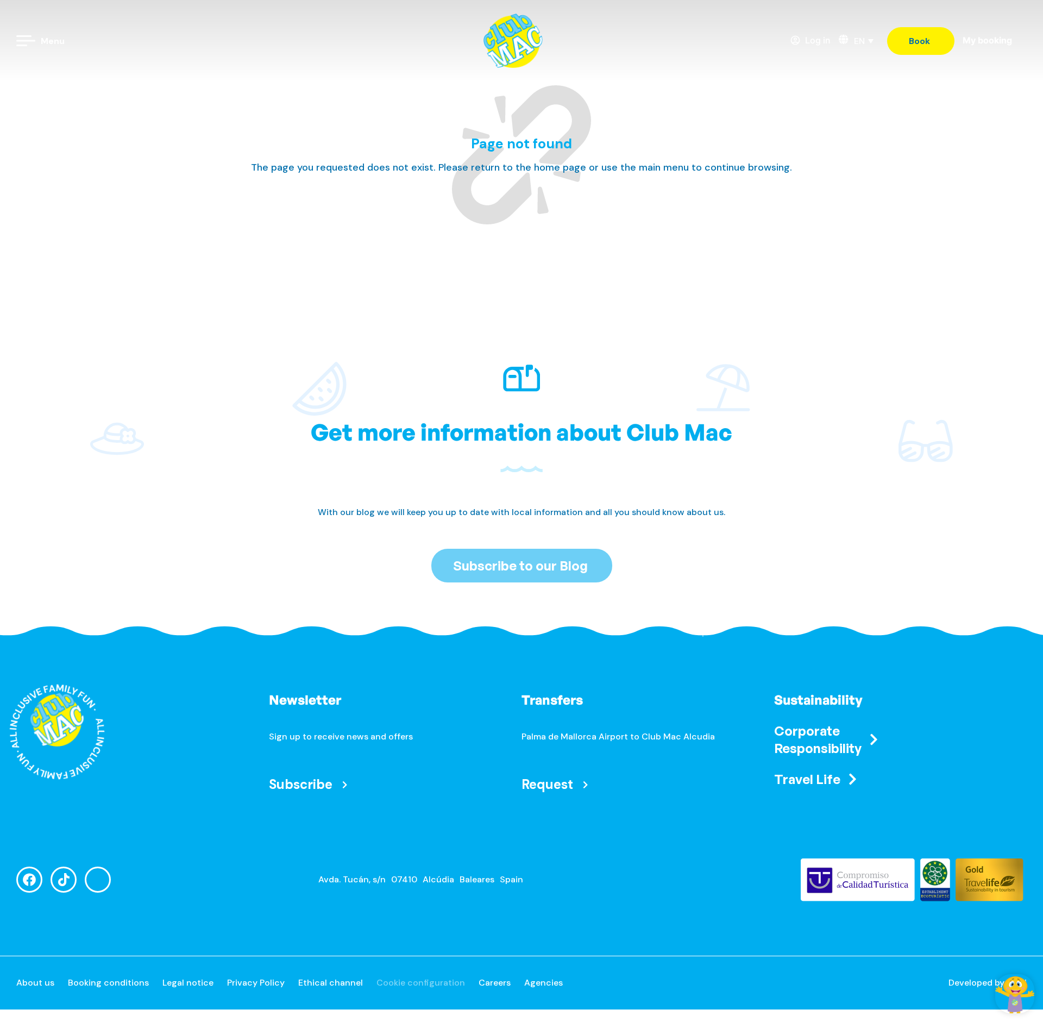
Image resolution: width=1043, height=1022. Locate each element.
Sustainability (818, 700)
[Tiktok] (64, 880)
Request (547, 784)
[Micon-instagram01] (98, 880)
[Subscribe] (345, 784)
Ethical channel (330, 982)
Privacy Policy (256, 982)
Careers (495, 982)
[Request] (585, 784)
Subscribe (300, 784)
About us (35, 982)
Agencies (543, 982)
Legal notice (187, 982)
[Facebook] (29, 880)
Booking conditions (108, 982)
